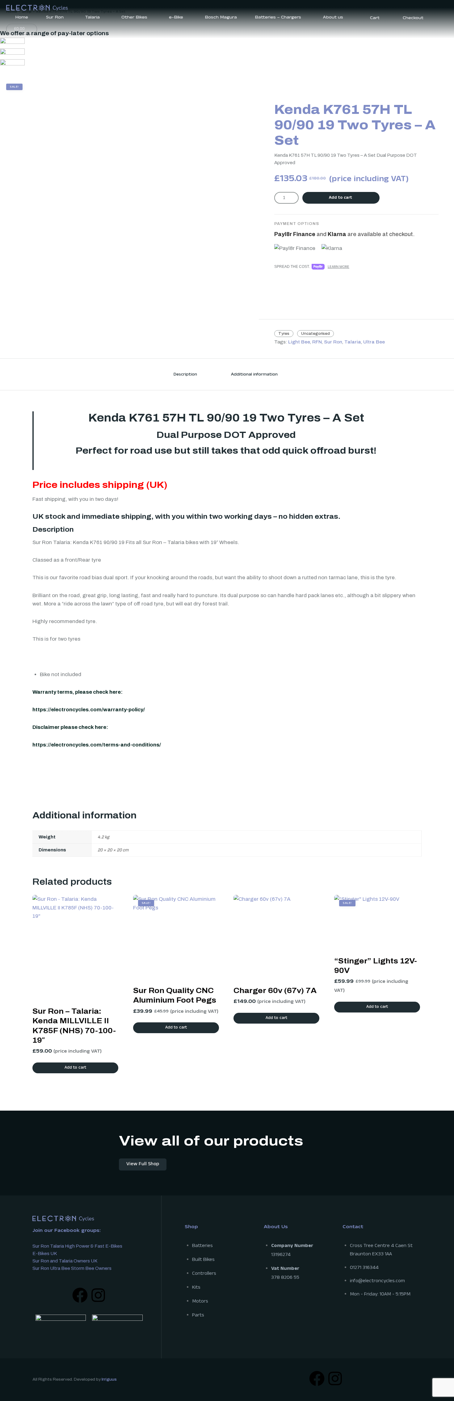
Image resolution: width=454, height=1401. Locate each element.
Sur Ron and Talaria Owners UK (64, 1260)
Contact (353, 1227)
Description (185, 375)
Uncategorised (315, 333)
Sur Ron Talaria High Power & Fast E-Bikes (77, 1246)
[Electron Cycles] (37, 7)
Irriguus (109, 1379)
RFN (317, 342)
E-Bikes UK (44, 1253)
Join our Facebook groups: (66, 1231)
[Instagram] (98, 1295)
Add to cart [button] (75, 1068)
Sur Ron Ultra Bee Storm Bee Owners (71, 1268)
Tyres (283, 333)
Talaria (352, 342)
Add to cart (340, 198)
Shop (191, 1227)
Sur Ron (333, 342)
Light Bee (299, 342)
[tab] (185, 374)
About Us (276, 1227)
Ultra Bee (374, 342)
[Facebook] (80, 1295)
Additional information (254, 375)
